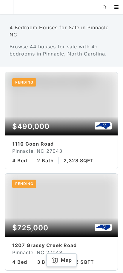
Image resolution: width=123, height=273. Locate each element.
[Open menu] (116, 7)
